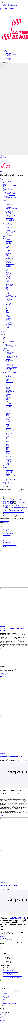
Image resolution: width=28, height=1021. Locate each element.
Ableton (8, 375)
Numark (8, 436)
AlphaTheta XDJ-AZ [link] (17, 918)
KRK (7, 424)
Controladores (9, 364)
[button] (4, 673)
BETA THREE (9, 472)
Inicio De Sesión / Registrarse (10, 1003)
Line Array (8, 476)
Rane (7, 444)
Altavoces (5, 342)
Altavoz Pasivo (9, 471)
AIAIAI (8, 378)
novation (8, 434)
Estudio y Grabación (11, 54)
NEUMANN (9, 433)
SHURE (8, 455)
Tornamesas (9, 357)
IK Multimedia (9, 415)
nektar (7, 432)
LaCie (7, 425)
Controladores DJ (10, 352)
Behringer (8, 394)
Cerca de (2, 331)
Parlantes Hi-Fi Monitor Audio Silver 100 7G (13, 512)
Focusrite (8, 411)
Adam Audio (9, 376)
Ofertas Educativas (7, 466)
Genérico (8, 413)
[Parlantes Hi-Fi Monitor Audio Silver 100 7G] (14, 510)
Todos (4, 541)
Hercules (8, 414)
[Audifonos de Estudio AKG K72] (11, 499)
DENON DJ (9, 405)
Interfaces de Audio (10, 365)
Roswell (8, 449)
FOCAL (8, 410)
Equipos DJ (8, 53)
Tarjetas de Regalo (7, 483)
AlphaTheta (9, 384)
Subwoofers (9, 480)
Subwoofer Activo (10, 479)
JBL (7, 418)
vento (7, 463)
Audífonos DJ (9, 346)
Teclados (8, 371)
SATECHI (8, 452)
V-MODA (8, 461)
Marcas (4, 374)
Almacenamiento (7, 338)
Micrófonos (8, 478)
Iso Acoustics (9, 417)
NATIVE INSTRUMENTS (12, 430)
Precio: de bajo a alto (8, 533)
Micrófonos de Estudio (11, 367)
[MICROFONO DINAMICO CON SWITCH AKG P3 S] (15, 506)
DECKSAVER (9, 403)
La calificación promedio (9, 531)
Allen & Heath (9, 382)
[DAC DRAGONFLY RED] (10, 497)
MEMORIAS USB (10, 340)
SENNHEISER (9, 453)
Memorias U (12, 341)
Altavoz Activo (9, 470)
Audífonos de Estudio (11, 345)
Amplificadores (9, 361)
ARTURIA (8, 388)
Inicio (1, 516)
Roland (7, 448)
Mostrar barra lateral (4, 521)
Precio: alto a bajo (7, 535)
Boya (7, 401)
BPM (7, 402)
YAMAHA (8, 464)
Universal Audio (10, 460)
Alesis (7, 380)
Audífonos (5, 344)
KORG (7, 422)
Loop (7, 426)
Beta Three (8, 395)
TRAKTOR (9, 459)
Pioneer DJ (8, 437)
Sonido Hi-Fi (6, 482)
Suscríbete (2, 9)
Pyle (7, 443)
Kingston (8, 421)
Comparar (5, 1001)
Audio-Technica (10, 391)
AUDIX (8, 392)
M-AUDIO (8, 428)
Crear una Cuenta (4, 1015)
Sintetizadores (9, 369)
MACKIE (8, 429)
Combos (5, 348)
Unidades (8, 359)
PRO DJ (8, 440)
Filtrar (20, 491)
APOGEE (8, 387)
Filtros (1, 523)
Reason (7, 445)
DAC (4, 349)
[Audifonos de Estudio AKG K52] (11, 502)
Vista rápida (3, 674)
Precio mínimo (3, 489)
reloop (7, 447)
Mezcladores (9, 353)
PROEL (8, 441)
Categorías (2, 179)
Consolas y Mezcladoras (11, 363)
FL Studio (8, 409)
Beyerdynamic (9, 397)
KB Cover (8, 420)
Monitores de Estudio (11, 368)
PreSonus (8, 438)
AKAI (7, 379)
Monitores (8, 355)
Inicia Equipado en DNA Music (10, 372)
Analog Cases (9, 386)
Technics (8, 457)
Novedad (5, 532)
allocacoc (8, 383)
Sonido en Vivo (6, 468)
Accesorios (5, 337)
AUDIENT (8, 390)
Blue (7, 398)
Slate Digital (9, 456)
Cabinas (8, 474)
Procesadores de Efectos (11, 356)
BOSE (7, 399)
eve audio (8, 406)
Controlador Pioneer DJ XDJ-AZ (10, 885)
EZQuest (8, 407)
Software (8, 55)
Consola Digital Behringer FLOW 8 (11, 756)
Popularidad (6, 529)
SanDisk (8, 451)
